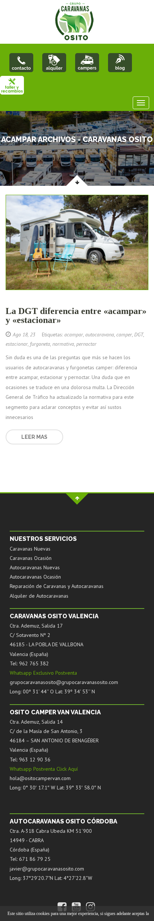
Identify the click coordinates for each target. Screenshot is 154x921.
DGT (138, 334)
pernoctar (86, 344)
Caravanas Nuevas (30, 548)
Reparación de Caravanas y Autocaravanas (57, 586)
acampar (73, 334)
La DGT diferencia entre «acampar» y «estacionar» (76, 315)
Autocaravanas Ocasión (35, 576)
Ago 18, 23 (24, 334)
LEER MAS (34, 437)
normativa (63, 344)
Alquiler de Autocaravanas (39, 595)
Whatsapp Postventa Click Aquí (44, 769)
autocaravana (99, 334)
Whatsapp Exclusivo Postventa (43, 672)
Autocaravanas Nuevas (35, 567)
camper (124, 334)
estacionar (17, 344)
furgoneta (40, 344)
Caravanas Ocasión (31, 558)
